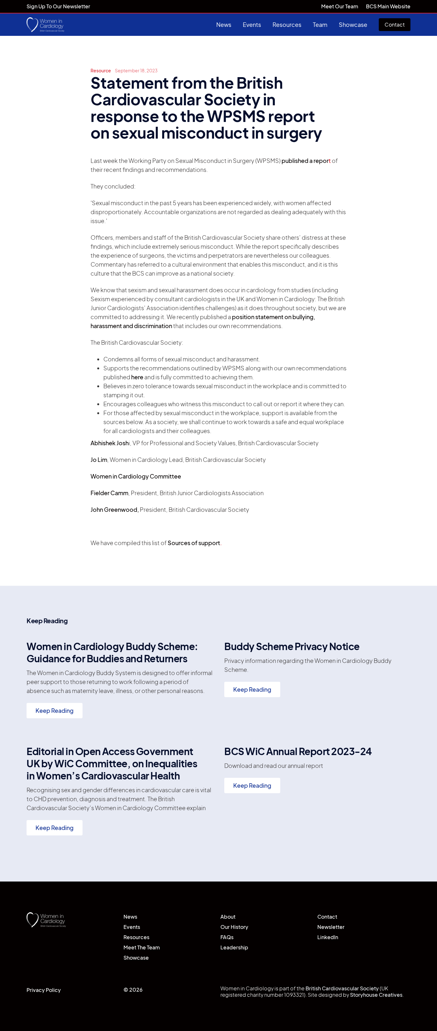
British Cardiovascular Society (343, 988)
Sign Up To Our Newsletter (58, 6)
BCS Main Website (388, 6)
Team (320, 24)
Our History (234, 926)
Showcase (353, 24)
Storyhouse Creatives (376, 994)
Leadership (234, 947)
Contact (395, 24)
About (227, 916)
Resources (287, 24)
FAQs (227, 937)
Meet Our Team (339, 6)
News (223, 24)
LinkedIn (327, 937)
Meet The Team (141, 947)
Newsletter (331, 926)
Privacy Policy (44, 990)
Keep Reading (55, 710)
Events (252, 24)
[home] (46, 24)
